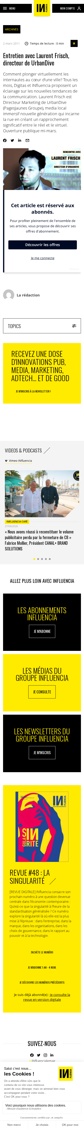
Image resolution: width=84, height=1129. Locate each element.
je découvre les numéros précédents (42, 982)
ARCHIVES (11, 29)
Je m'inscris (42, 752)
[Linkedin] (20, 140)
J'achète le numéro (42, 952)
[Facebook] (5, 140)
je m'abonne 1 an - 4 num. (42, 967)
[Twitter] (12, 140)
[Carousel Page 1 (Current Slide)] (34, 559)
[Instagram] (45, 1055)
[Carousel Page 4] (46, 559)
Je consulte (42, 691)
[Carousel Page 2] (38, 559)
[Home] (42, 8)
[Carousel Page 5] (50, 559)
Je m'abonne (42, 631)
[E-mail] (27, 140)
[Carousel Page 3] (42, 559)
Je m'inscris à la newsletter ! (33, 391)
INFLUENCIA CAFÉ (17, 521)
